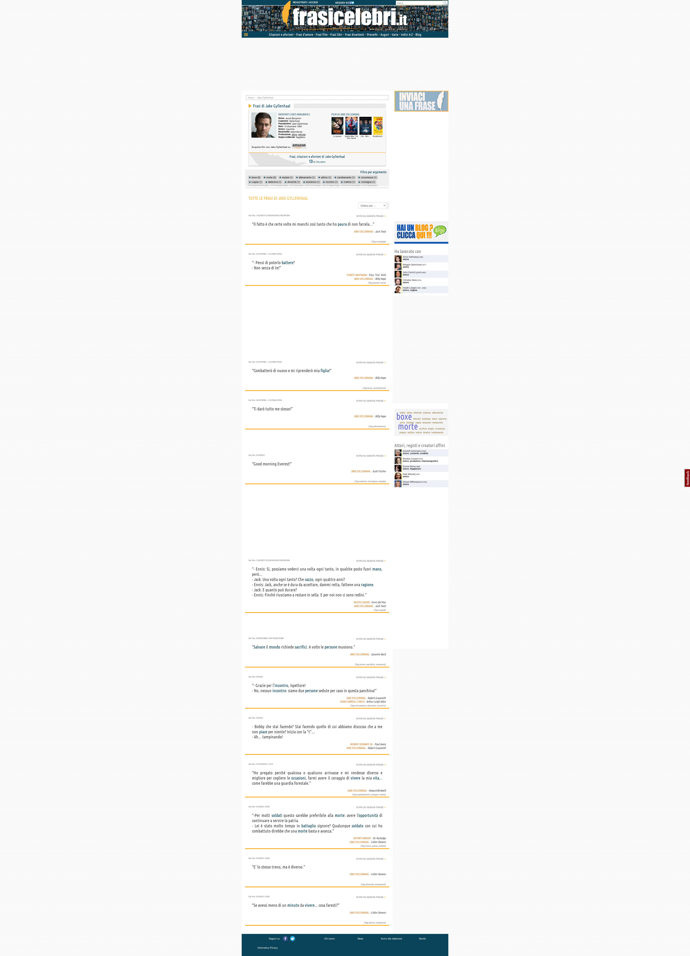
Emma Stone (409, 466)
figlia (325, 370)
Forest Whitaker (357, 275)
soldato (357, 825)
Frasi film (322, 34)
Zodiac (259, 676)
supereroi (380, 664)
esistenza (380, 922)
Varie (395, 34)
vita (376, 778)
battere (287, 262)
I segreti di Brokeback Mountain (273, 215)
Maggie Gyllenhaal (412, 264)
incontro (281, 685)
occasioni (298, 778)
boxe (382, 282)
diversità (370, 884)
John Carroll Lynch (352, 701)
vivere (355, 778)
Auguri (384, 34)
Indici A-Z (407, 34)
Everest (260, 455)
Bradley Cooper (410, 458)
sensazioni (380, 884)
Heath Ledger (362, 602)
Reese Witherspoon (412, 481)
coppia (382, 609)
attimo (372, 922)
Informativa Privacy (267, 947)
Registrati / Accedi (305, 2)
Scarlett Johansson (412, 450)
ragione (367, 584)
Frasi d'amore (304, 34)
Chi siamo (329, 938)
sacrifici (301, 647)
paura (342, 224)
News (360, 938)
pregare (374, 794)
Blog (418, 34)
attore (294, 134)
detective (371, 705)
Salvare (259, 647)
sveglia (381, 481)
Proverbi (372, 34)
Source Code (263, 806)
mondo (274, 647)
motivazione (379, 388)
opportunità (368, 815)
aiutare (376, 282)
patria (375, 845)
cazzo (309, 579)
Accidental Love (264, 764)
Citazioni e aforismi (281, 34)
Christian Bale (410, 279)
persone (331, 647)
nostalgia (380, 241)
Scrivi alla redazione (391, 938)
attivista (302, 134)
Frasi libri (336, 34)
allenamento (379, 426)
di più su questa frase (371, 216)
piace (263, 731)
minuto (293, 905)
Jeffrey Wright (362, 838)
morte (362, 664)
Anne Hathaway (410, 256)
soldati (277, 815)
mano (376, 569)
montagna (372, 481)
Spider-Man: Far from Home (270, 638)
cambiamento (363, 794)
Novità (422, 938)
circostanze (360, 705)
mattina (363, 481)
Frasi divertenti (354, 34)
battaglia (308, 825)
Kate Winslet (409, 473)
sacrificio (370, 664)
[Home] (345, 16)
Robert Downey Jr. (361, 744)
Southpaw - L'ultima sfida (269, 254)
